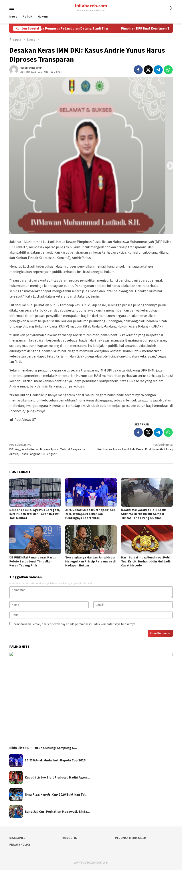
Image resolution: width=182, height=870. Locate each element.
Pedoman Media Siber (130, 838)
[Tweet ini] (148, 69)
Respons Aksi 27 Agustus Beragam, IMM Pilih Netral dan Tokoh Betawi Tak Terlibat (34, 514)
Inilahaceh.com (91, 5)
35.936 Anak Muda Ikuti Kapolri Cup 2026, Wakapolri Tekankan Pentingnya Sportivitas (90, 514)
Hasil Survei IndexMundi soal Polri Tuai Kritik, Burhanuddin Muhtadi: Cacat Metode (146, 561)
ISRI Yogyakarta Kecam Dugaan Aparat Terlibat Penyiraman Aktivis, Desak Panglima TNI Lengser (47, 449)
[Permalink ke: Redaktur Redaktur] (13, 69)
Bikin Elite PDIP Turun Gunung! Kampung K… (43, 748)
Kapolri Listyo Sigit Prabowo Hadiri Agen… (57, 777)
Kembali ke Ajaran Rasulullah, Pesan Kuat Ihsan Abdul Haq (135, 447)
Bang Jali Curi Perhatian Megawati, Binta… (57, 812)
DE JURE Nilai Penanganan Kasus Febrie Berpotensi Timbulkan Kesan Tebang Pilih (32, 561)
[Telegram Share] (158, 69)
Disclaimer (17, 838)
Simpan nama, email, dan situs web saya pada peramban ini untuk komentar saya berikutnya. (75, 624)
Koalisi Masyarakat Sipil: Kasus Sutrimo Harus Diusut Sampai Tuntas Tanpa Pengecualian (143, 514)
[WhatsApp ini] (168, 69)
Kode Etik (69, 838)
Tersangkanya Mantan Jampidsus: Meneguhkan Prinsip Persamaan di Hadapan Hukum (90, 561)
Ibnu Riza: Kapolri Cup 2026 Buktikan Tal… (56, 795)
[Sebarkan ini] (138, 69)
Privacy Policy (19, 844)
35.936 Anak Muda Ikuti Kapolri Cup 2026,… (57, 760)
